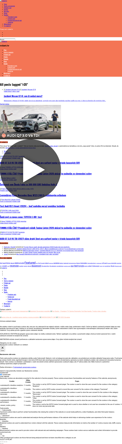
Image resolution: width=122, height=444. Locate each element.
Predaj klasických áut (15, 20)
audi (4, 263)
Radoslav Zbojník (9, 247)
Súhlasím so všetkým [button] (21, 345)
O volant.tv (7, 26)
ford (39, 263)
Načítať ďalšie (4, 104)
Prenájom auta (12, 17)
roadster (21, 266)
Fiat (37, 263)
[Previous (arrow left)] (1, 443)
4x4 (1, 263)
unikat (90, 266)
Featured (30, 262)
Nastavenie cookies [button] (6, 345)
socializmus (60, 266)
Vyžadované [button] (4, 373)
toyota (81, 266)
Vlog (5, 4)
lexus (78, 263)
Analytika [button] (3, 419)
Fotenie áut (11, 19)
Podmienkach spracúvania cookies (24, 367)
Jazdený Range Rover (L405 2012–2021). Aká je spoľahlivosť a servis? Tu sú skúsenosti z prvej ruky (50, 249)
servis (25, 266)
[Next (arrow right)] (2, 443)
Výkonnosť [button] (3, 414)
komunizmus (72, 263)
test (76, 265)
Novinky (6, 11)
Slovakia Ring (45, 266)
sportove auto (67, 266)
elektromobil (19, 263)
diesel (12, 263)
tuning (86, 266)
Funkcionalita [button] (4, 408)
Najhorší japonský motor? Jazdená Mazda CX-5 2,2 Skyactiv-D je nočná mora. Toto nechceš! (53, 251)
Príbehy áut (7, 8)
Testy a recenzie (9, 6)
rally (8, 266)
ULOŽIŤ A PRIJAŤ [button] (6, 439)
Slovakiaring (53, 266)
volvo (101, 266)
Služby (6, 15)
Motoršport (7, 24)
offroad (104, 263)
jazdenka (56, 263)
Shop (5, 13)
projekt (4, 266)
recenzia (14, 265)
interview (51, 263)
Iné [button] (1, 434)
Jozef (6, 254)
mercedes (83, 263)
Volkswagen (96, 266)
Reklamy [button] (3, 427)
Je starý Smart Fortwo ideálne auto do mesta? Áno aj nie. (41, 252)
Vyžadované (6, 374)
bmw (8, 263)
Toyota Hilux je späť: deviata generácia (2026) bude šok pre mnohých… (47, 247)
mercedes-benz (91, 263)
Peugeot (109, 263)
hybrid (47, 263)
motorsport (99, 263)
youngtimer (107, 266)
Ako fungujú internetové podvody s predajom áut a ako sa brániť (37, 254)
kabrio (61, 263)
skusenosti (36, 266)
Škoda (112, 266)
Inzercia (10, 22)
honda (43, 263)
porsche (113, 263)
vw (103, 266)
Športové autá (118, 266)
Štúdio (6, 10)
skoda (29, 266)
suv (72, 266)
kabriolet (66, 263)
